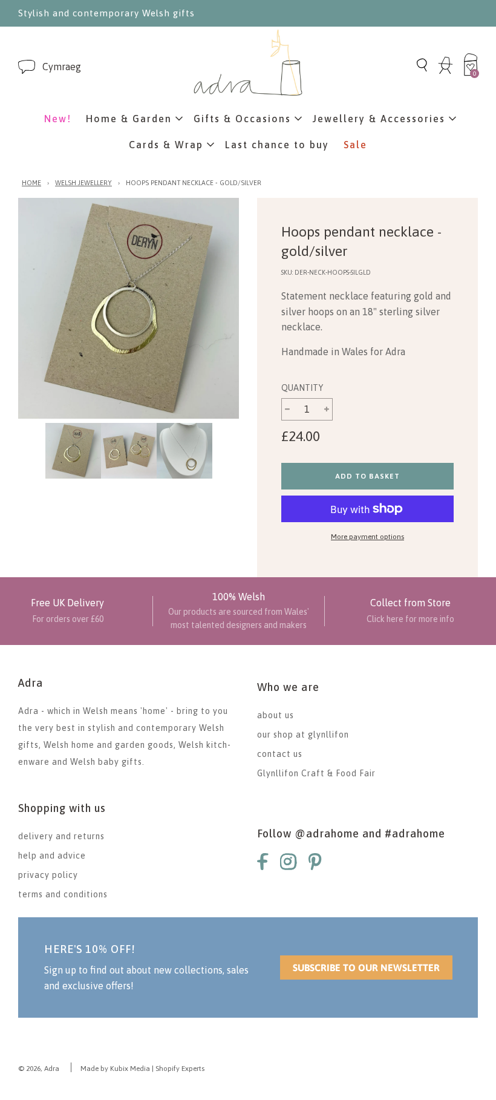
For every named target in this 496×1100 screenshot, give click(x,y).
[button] (61, 66)
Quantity (302, 388)
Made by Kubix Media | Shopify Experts (142, 1068)
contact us (279, 754)
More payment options (367, 536)
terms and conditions (63, 894)
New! (57, 118)
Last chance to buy (277, 144)
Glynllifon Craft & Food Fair (316, 773)
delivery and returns (61, 836)
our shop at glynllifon (303, 734)
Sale (355, 144)
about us (275, 715)
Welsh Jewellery (83, 182)
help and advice (52, 855)
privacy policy (48, 875)
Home (31, 182)
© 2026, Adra (38, 1068)
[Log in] (445, 72)
